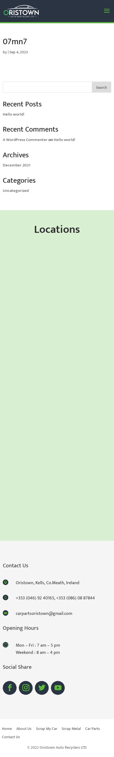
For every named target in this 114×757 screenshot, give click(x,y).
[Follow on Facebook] (10, 688)
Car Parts (92, 729)
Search (101, 87)
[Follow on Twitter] (42, 688)
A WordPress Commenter (25, 139)
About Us (24, 729)
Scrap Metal (71, 729)
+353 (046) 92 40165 (35, 598)
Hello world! (13, 114)
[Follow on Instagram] (26, 688)
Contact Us (11, 737)
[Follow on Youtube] (58, 688)
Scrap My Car (46, 729)
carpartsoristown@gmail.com (44, 613)
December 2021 (16, 165)
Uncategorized (16, 190)
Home (7, 729)
